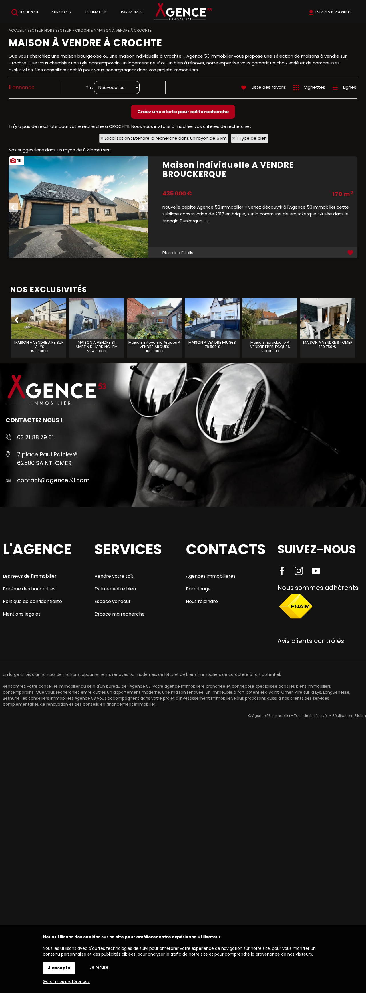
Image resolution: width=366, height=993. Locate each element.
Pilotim (360, 715)
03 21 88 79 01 (35, 437)
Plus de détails (177, 253)
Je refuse (99, 967)
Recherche (28, 12)
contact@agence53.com (53, 480)
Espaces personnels (333, 12)
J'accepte (59, 968)
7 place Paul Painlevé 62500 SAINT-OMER (47, 458)
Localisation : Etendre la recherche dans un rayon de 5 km (166, 138)
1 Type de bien (251, 138)
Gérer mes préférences (66, 981)
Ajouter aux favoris (351, 252)
